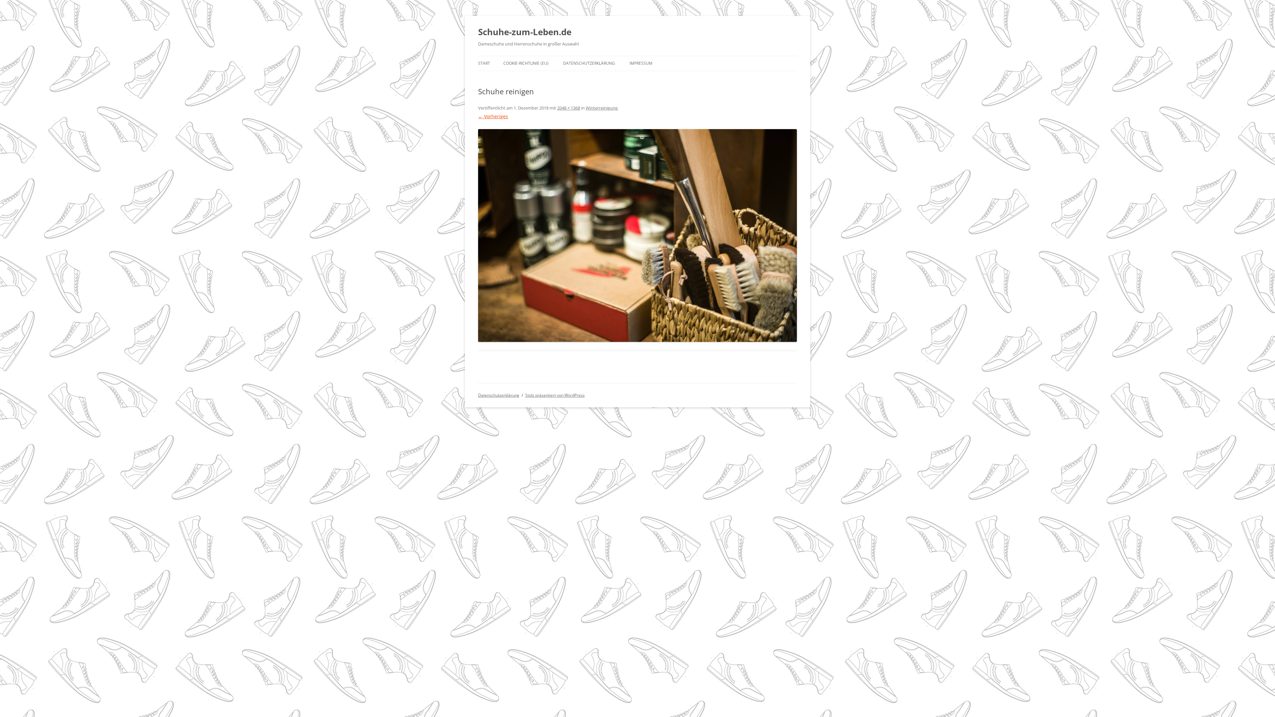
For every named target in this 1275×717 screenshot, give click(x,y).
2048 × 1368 (568, 108)
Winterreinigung (602, 108)
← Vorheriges (493, 116)
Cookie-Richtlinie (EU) (526, 63)
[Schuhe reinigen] (637, 235)
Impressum (641, 63)
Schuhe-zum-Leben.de (524, 32)
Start (484, 63)
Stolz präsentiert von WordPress (555, 395)
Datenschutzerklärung (589, 63)
